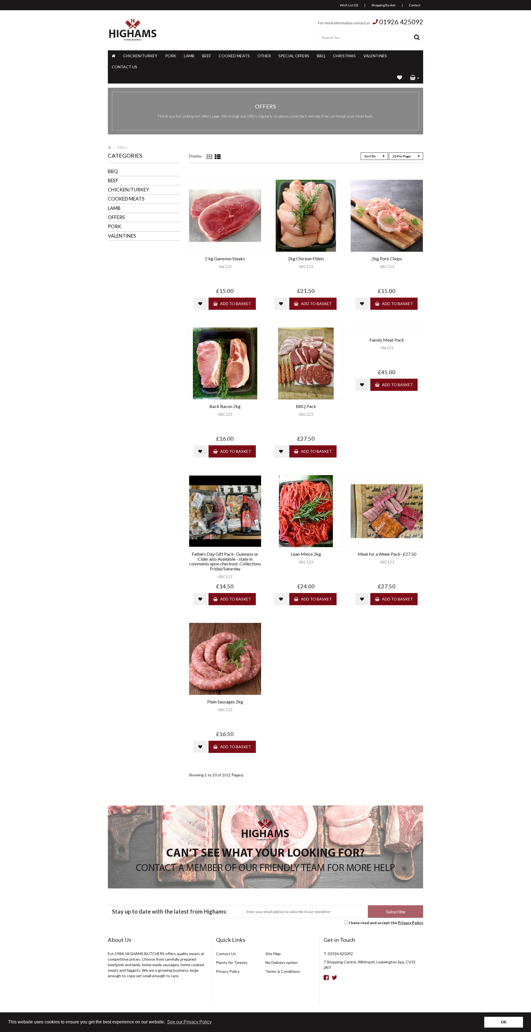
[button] (414, 78)
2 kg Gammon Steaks (225, 258)
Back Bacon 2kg (225, 406)
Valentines (375, 55)
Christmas (344, 55)
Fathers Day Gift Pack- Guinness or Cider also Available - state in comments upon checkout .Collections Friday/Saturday (225, 561)
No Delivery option (282, 962)
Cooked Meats (234, 55)
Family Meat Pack (386, 339)
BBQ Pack (306, 406)
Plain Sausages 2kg (225, 701)
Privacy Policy (410, 922)
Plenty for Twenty (232, 962)
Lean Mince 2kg (306, 554)
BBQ (321, 55)
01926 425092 (401, 22)
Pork (170, 55)
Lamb (189, 55)
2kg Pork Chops (386, 258)
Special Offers (293, 55)
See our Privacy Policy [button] (189, 1022)
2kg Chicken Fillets (306, 258)
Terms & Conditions (283, 971)
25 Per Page (401, 156)
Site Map (273, 953)
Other (264, 55)
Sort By (370, 156)
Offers (122, 147)
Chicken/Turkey (140, 55)
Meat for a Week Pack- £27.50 (387, 554)
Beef (206, 55)
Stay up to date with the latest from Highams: (169, 911)
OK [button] (504, 1022)
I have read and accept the (386, 922)
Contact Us (124, 66)
